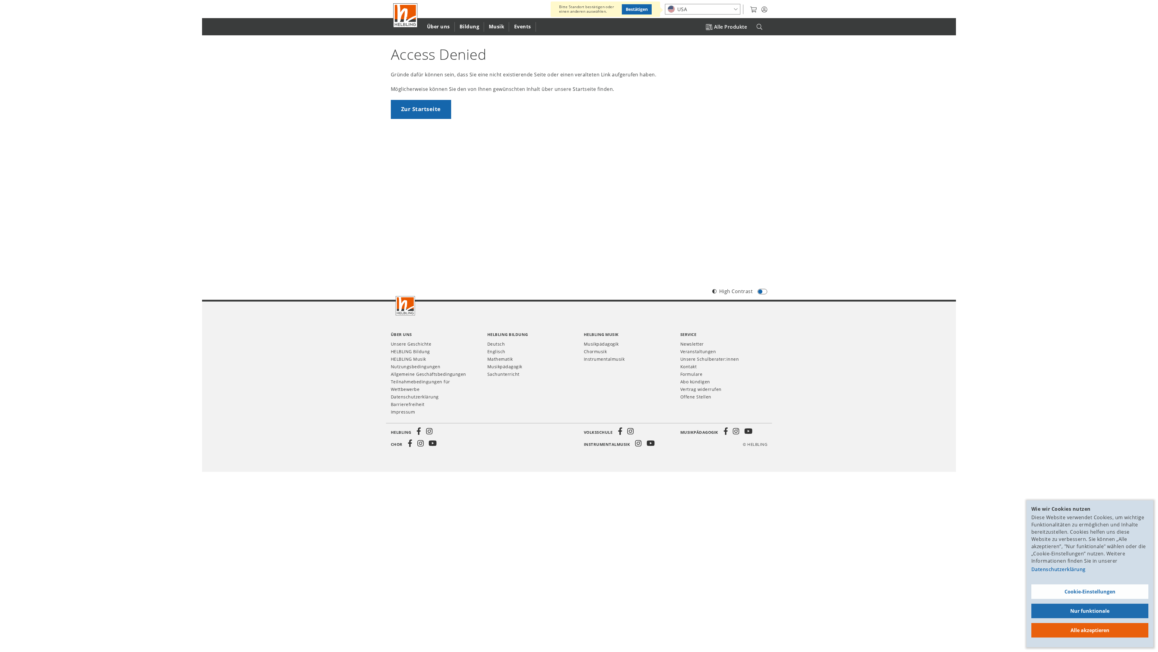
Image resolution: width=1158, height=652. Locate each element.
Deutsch (496, 344)
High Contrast (736, 291)
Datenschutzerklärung (1058, 569)
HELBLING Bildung (410, 351)
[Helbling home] (405, 305)
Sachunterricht (503, 374)
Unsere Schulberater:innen (709, 359)
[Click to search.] (759, 27)
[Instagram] (429, 431)
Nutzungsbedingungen (415, 366)
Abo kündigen (695, 382)
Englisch (496, 351)
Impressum (403, 412)
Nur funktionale (1089, 611)
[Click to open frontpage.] (405, 15)
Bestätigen (637, 9)
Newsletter (692, 344)
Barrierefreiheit (408, 404)
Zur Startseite (421, 109)
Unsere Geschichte (411, 344)
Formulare (691, 374)
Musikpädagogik (504, 366)
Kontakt (688, 366)
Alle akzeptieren (1090, 630)
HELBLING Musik (408, 359)
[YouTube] (748, 431)
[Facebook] (419, 431)
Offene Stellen (695, 397)
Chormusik (595, 351)
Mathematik (500, 359)
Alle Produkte (730, 27)
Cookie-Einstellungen (1090, 591)
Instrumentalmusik (604, 359)
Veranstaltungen (698, 351)
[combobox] (702, 9)
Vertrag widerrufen (701, 389)
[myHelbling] (764, 9)
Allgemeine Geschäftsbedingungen (428, 374)
